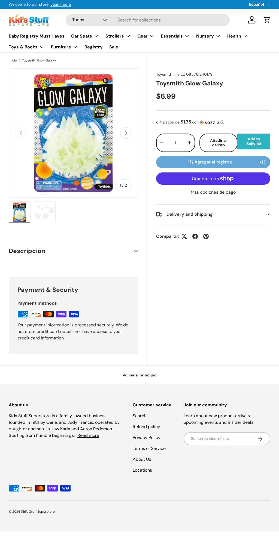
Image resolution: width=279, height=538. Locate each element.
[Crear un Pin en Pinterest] (206, 236)
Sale (113, 47)
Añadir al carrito (218, 142)
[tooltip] (263, 162)
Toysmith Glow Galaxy (39, 60)
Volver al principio (140, 375)
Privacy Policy (146, 437)
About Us (142, 459)
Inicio (13, 60)
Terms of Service (149, 448)
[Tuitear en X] (184, 236)
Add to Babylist (253, 141)
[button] (267, 20)
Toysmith (164, 74)
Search (140, 416)
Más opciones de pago (213, 192)
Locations (142, 470)
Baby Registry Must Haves (37, 36)
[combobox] (148, 20)
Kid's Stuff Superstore (38, 511)
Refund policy (146, 426)
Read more (88, 435)
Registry (93, 47)
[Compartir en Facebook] (195, 236)
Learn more (60, 4)
